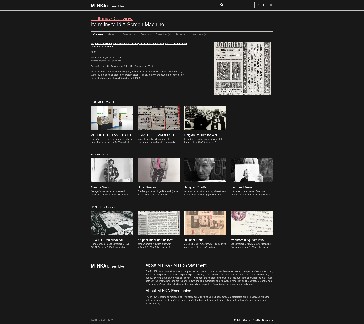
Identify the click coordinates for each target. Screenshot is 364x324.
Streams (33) (129, 34)
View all (110, 102)
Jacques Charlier (151, 43)
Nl (259, 5)
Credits (256, 320)
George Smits (113, 43)
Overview (98, 34)
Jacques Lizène (168, 43)
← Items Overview (112, 18)
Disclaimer (267, 320)
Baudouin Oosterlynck (131, 43)
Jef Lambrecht (107, 46)
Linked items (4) (199, 34)
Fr (270, 5)
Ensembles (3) (163, 34)
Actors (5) (180, 34)
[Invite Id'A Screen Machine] (242, 69)
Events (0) (146, 34)
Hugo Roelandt (98, 43)
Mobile (237, 320)
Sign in (246, 320)
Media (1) (112, 34)
